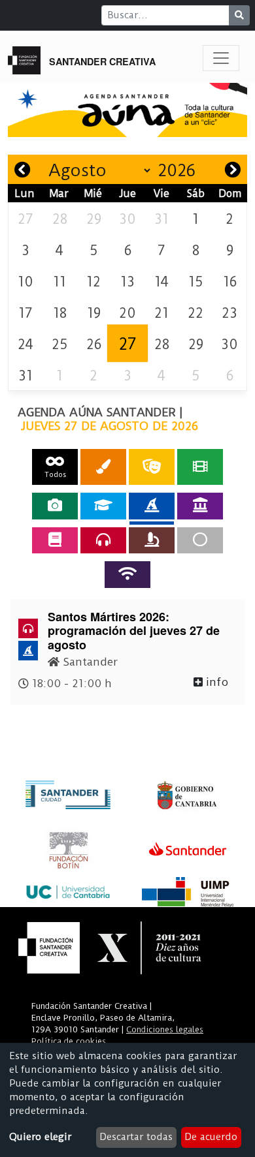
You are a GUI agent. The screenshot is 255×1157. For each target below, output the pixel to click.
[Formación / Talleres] (103, 506)
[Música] (103, 540)
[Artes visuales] (103, 467)
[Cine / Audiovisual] (200, 467)
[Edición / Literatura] (55, 540)
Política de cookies (68, 1041)
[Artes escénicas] (152, 467)
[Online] (127, 574)
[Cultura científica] (152, 540)
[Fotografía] (55, 506)
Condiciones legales (164, 1029)
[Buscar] (239, 15)
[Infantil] (152, 506)
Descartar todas (136, 1137)
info (215, 681)
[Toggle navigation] (221, 58)
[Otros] (200, 540)
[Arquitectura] (200, 506)
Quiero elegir (40, 1137)
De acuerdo (210, 1137)
